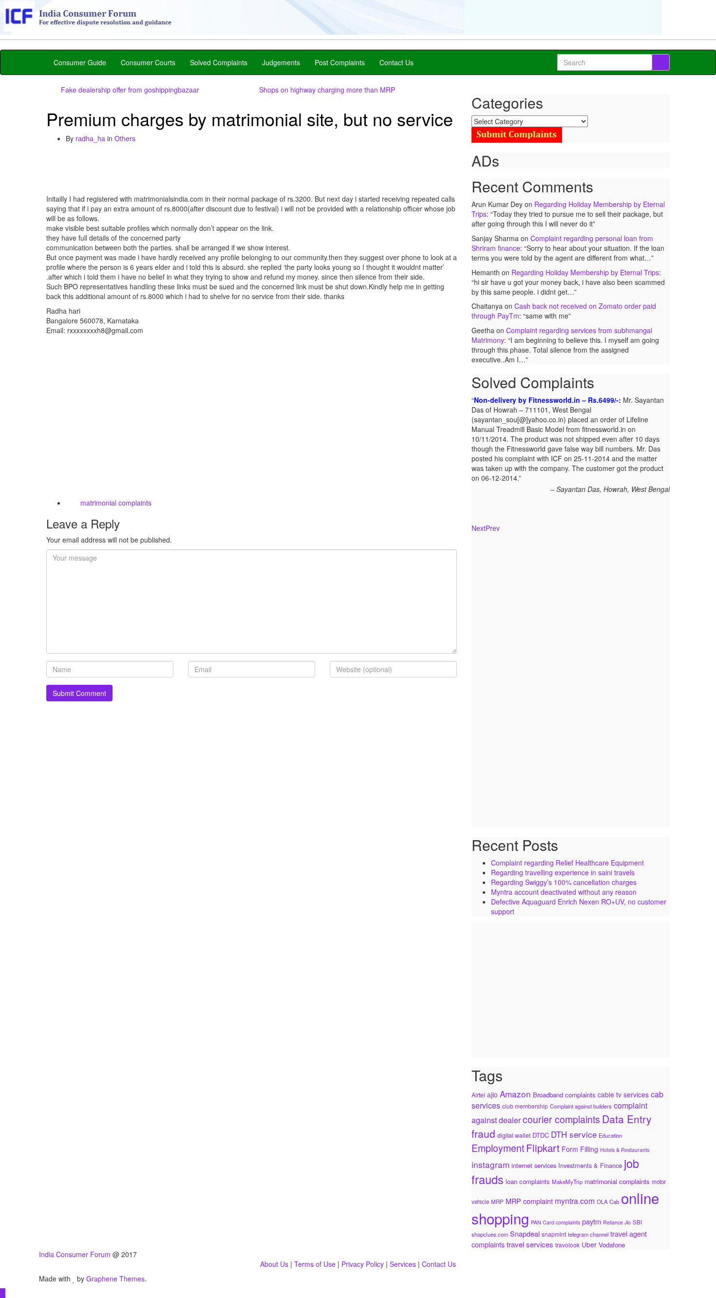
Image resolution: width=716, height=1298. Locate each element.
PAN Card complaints (555, 1222)
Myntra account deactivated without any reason (564, 892)
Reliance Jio (617, 1222)
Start (567, 505)
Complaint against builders (581, 1106)
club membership (525, 1106)
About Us (274, 1264)
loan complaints (528, 1181)
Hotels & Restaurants (624, 1149)
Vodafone (612, 1244)
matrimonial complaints (115, 503)
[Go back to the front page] (40, 45)
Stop (574, 505)
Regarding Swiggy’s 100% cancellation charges (564, 882)
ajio (492, 1094)
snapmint (554, 1234)
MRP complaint (529, 1201)
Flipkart (543, 1147)
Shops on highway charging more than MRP (327, 89)
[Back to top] (2, 1293)
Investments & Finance (590, 1165)
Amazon (515, 1094)
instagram (490, 1164)
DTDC (540, 1135)
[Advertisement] (223, 170)
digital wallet (513, 1135)
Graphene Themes (115, 1278)
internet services (533, 1165)
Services (403, 1264)
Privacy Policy (362, 1264)
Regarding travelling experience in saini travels (563, 872)
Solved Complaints (218, 62)
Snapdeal (525, 1233)
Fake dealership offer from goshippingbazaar (130, 89)
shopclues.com (489, 1234)
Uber (589, 1244)
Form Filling (580, 1149)
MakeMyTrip (567, 1181)
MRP (497, 1201)
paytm (591, 1221)
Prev (493, 528)
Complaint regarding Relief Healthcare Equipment (567, 862)
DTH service (574, 1134)
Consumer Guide (80, 62)
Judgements (281, 62)
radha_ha (90, 138)
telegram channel (588, 1234)
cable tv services (623, 1094)
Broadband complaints (564, 1094)
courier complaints (561, 1119)
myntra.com (575, 1200)
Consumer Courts (148, 62)
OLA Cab (608, 1201)
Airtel (478, 1095)
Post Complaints (340, 62)
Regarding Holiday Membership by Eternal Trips (585, 272)
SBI (637, 1222)
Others (124, 138)
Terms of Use (315, 1264)
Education (610, 1135)
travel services (530, 1244)
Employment (497, 1148)
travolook (567, 1245)
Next (478, 528)
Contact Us (396, 62)
